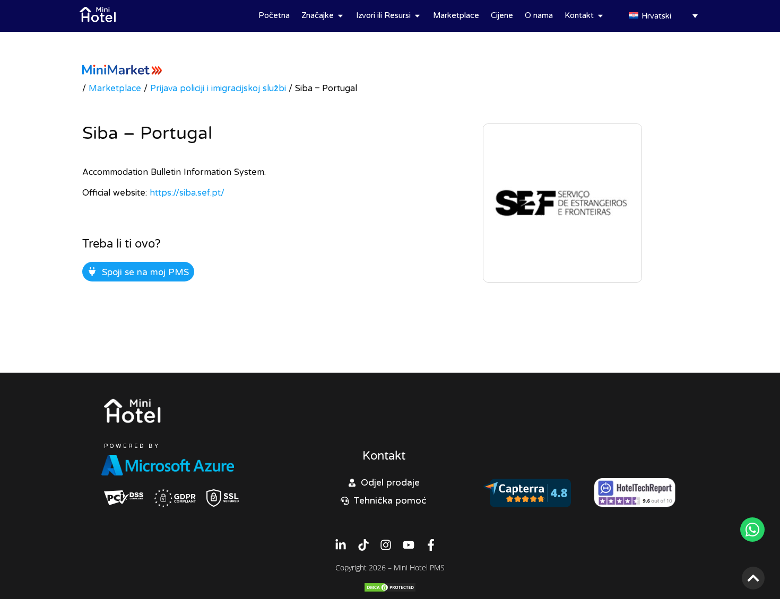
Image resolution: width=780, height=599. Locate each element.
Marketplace (115, 88)
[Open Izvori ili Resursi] (417, 16)
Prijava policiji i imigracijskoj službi (218, 88)
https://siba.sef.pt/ (187, 192)
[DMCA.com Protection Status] (390, 589)
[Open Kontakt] (600, 16)
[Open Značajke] (340, 16)
